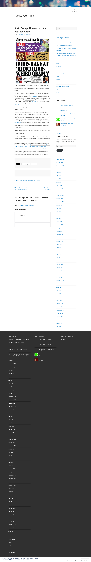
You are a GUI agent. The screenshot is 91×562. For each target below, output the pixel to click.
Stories (58, 92)
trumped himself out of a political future (38, 156)
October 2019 (59, 162)
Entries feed (11, 545)
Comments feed (12, 549)
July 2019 (58, 172)
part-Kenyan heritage (29, 99)
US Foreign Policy (31, 180)
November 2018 (60, 195)
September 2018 (60, 201)
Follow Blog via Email (62, 136)
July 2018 (58, 208)
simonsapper (63, 123)
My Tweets (58, 133)
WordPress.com (12, 552)
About (57, 63)
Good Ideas (59, 66)
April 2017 (58, 257)
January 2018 (59, 228)
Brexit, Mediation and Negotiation (64, 45)
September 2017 (60, 241)
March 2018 (59, 221)
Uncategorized (21, 178)
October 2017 (59, 238)
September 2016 (60, 280)
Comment (46, 225)
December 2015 (60, 310)
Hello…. (18, 21)
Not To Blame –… (64, 113)
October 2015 (59, 316)
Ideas (57, 69)
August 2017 (59, 244)
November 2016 (60, 274)
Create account (12, 539)
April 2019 (58, 182)
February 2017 (59, 264)
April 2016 (58, 297)
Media (37, 21)
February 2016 (59, 303)
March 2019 (59, 185)
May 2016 (58, 293)
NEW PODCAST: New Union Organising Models (19, 339)
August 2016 (59, 284)
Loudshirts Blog (49, 21)
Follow (59, 150)
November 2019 (60, 159)
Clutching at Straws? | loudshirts (26, 205)
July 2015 (58, 326)
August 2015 (59, 323)
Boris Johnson (37, 178)
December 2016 (60, 270)
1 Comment (37, 180)
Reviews (58, 83)
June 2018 (58, 211)
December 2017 (60, 231)
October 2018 (59, 198)
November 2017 (60, 234)
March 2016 (59, 300)
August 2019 (59, 169)
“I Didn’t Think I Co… (64, 104)
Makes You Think (24, 15)
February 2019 (59, 188)
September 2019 (60, 165)
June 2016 (58, 290)
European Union (43, 178)
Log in (10, 542)
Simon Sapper (28, 34)
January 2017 (59, 267)
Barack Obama (31, 178)
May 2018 (58, 215)
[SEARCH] (74, 11)
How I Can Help (28, 21)
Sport (57, 89)
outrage (34, 101)
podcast (58, 79)
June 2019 (58, 175)
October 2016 (59, 277)
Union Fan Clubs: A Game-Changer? (64, 42)
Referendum (17, 180)
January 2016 (59, 306)
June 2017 (58, 251)
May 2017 (58, 254)
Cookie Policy (26, 559)
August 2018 (59, 205)
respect (21, 180)
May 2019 (58, 178)
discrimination (18, 122)
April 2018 (58, 218)
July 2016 (58, 287)
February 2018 (59, 224)
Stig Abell (19, 156)
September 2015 (60, 320)
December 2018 (60, 192)
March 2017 (59, 261)
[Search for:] (66, 28)
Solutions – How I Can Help (62, 86)
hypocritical (34, 96)
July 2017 (58, 247)
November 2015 (60, 313)
